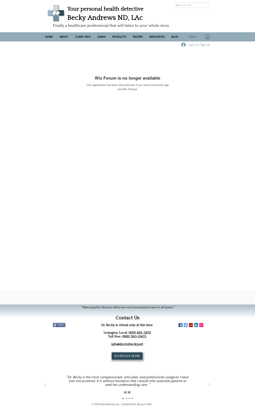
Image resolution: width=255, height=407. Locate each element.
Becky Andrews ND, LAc (105, 18)
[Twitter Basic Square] (186, 325)
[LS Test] (129, 398)
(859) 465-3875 (140, 333)
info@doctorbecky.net (127, 344)
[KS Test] (126, 398)
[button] (208, 36)
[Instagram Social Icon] (201, 325)
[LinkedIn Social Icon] (196, 325)
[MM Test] (122, 398)
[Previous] (45, 385)
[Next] (209, 385)
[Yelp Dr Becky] (191, 325)
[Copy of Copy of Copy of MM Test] (132, 398)
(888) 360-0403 (134, 336)
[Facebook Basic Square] (180, 325)
